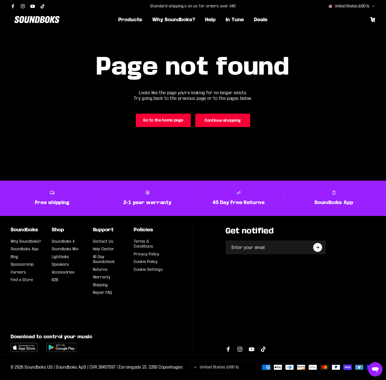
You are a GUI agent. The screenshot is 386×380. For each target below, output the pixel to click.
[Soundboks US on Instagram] (23, 6)
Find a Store (22, 280)
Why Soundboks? (26, 241)
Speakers (60, 264)
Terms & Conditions (143, 243)
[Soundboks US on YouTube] (32, 6)
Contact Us (103, 241)
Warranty (102, 277)
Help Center (104, 249)
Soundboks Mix (65, 249)
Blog (14, 257)
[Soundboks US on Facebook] (13, 6)
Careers (18, 272)
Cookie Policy (145, 262)
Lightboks (60, 257)
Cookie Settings (148, 269)
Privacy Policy (146, 254)
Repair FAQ (102, 292)
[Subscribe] (317, 247)
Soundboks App (24, 249)
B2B (55, 280)
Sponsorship (22, 264)
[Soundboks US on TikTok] (42, 6)
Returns (100, 269)
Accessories (63, 272)
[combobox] (352, 6)
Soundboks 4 (63, 241)
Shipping (100, 285)
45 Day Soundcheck (104, 259)
